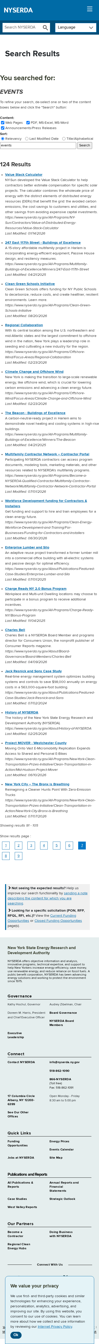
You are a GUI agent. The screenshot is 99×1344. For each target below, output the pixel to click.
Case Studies (17, 1199)
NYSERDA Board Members (62, 1023)
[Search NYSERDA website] (45, 27)
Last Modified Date (44, 139)
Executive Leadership (16, 1035)
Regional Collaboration (24, 325)
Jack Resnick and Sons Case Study (33, 671)
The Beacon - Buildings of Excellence (35, 413)
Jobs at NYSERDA (21, 1157)
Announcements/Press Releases (31, 128)
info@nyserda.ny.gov (65, 1062)
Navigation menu (89, 10)
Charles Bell (15, 630)
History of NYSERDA (21, 712)
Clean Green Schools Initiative (30, 284)
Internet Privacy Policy (55, 1326)
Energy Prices (60, 1141)
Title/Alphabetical (80, 139)
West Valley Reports (22, 1207)
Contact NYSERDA (21, 1062)
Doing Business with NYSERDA (61, 1234)
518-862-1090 (59, 1071)
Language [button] (66, 27)
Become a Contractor (15, 1234)
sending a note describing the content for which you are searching (48, 898)
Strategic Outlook (62, 1199)
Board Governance (63, 1012)
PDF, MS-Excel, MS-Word (50, 123)
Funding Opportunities (18, 1143)
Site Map (56, 1157)
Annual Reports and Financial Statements (64, 1186)
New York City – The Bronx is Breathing (37, 784)
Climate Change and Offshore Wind (34, 372)
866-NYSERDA (60, 1079)
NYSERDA (18, 10)
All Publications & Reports (20, 1184)
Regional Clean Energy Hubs (19, 1246)
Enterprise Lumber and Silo (27, 547)
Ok (15, 1335)
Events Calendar (62, 1149)
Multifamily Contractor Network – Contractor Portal (47, 454)
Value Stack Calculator (23, 174)
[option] (52, 204)
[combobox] (22, 27)
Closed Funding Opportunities (58, 921)
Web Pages (14, 123)
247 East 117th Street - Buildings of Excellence (43, 242)
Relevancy (13, 139)
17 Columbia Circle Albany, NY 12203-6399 (21, 1100)
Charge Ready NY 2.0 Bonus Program (36, 589)
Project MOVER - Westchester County (36, 743)
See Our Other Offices (18, 1114)
